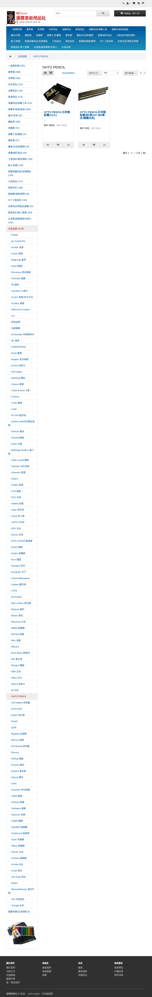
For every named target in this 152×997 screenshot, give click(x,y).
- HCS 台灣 (14, 497)
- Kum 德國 (14, 559)
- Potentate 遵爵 (17, 278)
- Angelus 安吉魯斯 (18, 359)
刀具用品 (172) (15, 181)
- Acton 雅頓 (15, 353)
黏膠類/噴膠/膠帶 (87, 41)
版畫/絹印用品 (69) (17, 153)
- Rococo (13, 752)
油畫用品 (66, 29)
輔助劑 (28, 35)
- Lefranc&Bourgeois (19, 578)
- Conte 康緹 (15, 403)
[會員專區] (129, 3)
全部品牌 (66, 47)
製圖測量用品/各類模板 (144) (19, 173)
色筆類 (41, 29)
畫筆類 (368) (14, 72)
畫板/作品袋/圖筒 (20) (18, 146)
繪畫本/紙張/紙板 (120, 29)
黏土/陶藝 (15, 41)
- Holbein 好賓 (16, 503)
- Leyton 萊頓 (15, 253)
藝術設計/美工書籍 (20, 47)
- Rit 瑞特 (13, 284)
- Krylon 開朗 (15, 547)
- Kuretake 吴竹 (16, 565)
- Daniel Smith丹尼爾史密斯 (21, 423)
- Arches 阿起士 (16, 365)
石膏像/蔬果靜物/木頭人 (45, 47)
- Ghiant (13, 478)
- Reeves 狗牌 (16, 740)
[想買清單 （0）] (134, 3)
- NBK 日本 (14, 671)
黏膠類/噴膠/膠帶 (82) (18, 194)
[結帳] (143, 3)
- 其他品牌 (14, 322)
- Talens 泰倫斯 (16, 845)
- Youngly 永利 (16, 905)
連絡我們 (46, 967)
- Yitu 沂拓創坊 (16, 899)
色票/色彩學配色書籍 (128, 41)
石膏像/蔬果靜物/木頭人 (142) (20, 220)
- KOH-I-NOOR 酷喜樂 (20, 541)
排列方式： (94, 73)
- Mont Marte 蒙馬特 (19, 653)
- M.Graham (15, 597)
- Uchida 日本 (15, 864)
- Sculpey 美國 (16, 303)
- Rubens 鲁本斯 (17, 771)
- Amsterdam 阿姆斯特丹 (21, 334)
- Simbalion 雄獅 (17, 808)
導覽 (44, 975)
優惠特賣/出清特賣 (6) (19, 911)
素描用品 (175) (15, 97)
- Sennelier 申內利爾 (19, 789)
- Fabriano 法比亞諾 (18, 466)
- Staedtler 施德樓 (17, 827)
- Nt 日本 (13, 690)
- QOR (12, 727)
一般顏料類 (16, 29)
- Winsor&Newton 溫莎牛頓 (21, 891)
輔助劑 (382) (14, 121)
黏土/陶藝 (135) (15, 165)
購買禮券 (82, 971)
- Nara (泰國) (15, 266)
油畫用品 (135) (15, 90)
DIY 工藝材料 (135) (17, 200)
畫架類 (68, 35)
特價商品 (82, 975)
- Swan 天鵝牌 (16, 839)
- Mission (13, 646)
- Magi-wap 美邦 (17, 259)
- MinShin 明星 (16, 634)
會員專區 (118, 967)
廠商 (80, 967)
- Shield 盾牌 (15, 796)
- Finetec (13, 235)
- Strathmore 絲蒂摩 (18, 833)
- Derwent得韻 (16, 437)
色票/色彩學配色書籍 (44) (20, 206)
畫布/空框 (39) (15, 115)
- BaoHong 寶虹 (16, 378)
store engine (34, 993)
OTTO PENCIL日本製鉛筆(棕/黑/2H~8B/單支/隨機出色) (93, 115)
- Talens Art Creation (19, 309)
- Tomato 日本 (15, 852)
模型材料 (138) (15, 187)
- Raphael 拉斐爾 (17, 733)
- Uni (11, 315)
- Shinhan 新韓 (16, 802)
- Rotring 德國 (15, 758)
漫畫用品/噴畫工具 (98, 29)
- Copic (12, 409)
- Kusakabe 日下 (17, 572)
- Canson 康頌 (16, 384)
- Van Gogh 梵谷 (17, 877)
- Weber (13, 883)
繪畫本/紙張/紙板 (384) (19, 109)
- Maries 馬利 (15, 615)
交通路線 (10, 975)
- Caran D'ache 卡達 (19, 390)
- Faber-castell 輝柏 (18, 460)
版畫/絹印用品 (105, 35)
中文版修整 (47, 993)
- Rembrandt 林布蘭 (18, 746)
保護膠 (39, 35)
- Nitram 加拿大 (16, 684)
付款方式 (10, 971)
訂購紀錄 (118, 971)
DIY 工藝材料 (106, 41)
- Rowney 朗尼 (16, 765)
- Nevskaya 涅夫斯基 (19, 272)
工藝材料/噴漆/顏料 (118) (20, 159)
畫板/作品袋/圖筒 (85, 35)
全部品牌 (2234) (16, 228)
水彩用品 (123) (15, 84)
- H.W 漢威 (14, 491)
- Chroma (13, 396)
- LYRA (12, 590)
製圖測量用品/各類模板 (36, 41)
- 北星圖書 (14, 328)
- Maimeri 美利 (16, 609)
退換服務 (46, 971)
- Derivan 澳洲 (16, 431)
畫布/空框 (15, 35)
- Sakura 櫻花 (15, 777)
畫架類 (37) (13, 140)
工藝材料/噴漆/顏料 (125, 35)
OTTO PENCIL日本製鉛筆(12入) (57, 114)
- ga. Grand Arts (16, 241)
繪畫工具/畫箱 (54, 35)
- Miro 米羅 (14, 640)
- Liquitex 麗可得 (17, 584)
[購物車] (138, 3)
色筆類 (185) (14, 78)
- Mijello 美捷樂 (16, 628)
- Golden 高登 (15, 485)
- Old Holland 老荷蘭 (19, 702)
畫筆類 (29, 29)
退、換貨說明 (13, 982)
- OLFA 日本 (15, 709)
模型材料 (69, 41)
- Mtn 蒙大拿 (15, 659)
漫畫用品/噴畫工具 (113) (20, 103)
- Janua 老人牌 (16, 516)
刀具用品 (56, 41)
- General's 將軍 (17, 472)
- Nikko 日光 (15, 677)
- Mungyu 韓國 (16, 665)
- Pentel (12, 721)
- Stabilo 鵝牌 (15, 821)
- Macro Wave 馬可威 (19, 603)
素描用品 (79, 29)
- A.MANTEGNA (17, 347)
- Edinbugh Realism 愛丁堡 (21, 452)
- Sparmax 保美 (16, 814)
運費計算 (10, 978)
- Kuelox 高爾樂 (16, 553)
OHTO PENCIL (40, 56)
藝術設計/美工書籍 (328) (20, 212)
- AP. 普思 (13, 340)
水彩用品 (53, 29)
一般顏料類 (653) (16, 65)
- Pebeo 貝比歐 (16, 715)
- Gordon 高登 (16, 247)
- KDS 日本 (14, 528)
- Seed (12, 783)
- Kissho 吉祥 (15, 534)
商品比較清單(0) (68, 73)
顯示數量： (130, 73)
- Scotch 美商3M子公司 (20, 297)
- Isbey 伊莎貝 (16, 509)
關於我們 (10, 967)
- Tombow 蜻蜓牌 (17, 858)
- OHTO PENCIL (17, 696)
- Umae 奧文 (15, 870)
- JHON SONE (16, 522)
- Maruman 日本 (17, 621)
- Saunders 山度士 (18, 291)
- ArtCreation (15, 371)
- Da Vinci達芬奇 (17, 415)
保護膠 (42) (13, 128)
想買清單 (118, 975)
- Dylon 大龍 (15, 444)
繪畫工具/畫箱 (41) (17, 134)
